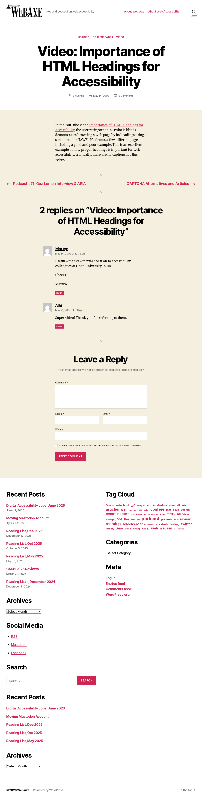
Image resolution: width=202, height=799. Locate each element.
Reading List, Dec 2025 (24, 531)
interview (182, 514)
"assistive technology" (120, 505)
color (146, 510)
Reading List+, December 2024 (30, 582)
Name (59, 414)
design (185, 509)
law (127, 519)
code (139, 510)
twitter (186, 524)
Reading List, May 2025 (24, 556)
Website (59, 429)
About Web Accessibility (163, 11)
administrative (157, 505)
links (133, 520)
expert (123, 514)
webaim (166, 528)
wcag (136, 528)
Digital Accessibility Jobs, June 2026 (35, 505)
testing (174, 524)
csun (176, 509)
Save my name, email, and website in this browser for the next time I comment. (99, 445)
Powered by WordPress (48, 790)
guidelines (160, 514)
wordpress (179, 529)
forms (139, 514)
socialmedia (149, 525)
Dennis (80, 95)
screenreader (103, 37)
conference (160, 509)
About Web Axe (134, 11)
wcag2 (145, 528)
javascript (110, 520)
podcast (150, 518)
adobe (172, 505)
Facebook (18, 653)
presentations (170, 519)
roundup (113, 523)
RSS (14, 637)
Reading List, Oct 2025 (24, 544)
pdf (138, 520)
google (151, 514)
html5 (171, 514)
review (185, 519)
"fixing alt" (141, 505)
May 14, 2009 (101, 95)
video (120, 37)
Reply (59, 293)
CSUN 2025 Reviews (22, 569)
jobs (119, 519)
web (154, 528)
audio (124, 510)
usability (110, 529)
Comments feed (118, 589)
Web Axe (23, 790)
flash (133, 514)
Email (106, 414)
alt (178, 505)
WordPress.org (118, 595)
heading (84, 37)
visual (128, 528)
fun (145, 514)
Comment (61, 382)
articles (112, 509)
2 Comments (126, 95)
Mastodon (19, 645)
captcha (132, 510)
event (111, 514)
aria (184, 505)
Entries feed (115, 584)
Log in (110, 578)
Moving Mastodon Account (27, 518)
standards (162, 524)
